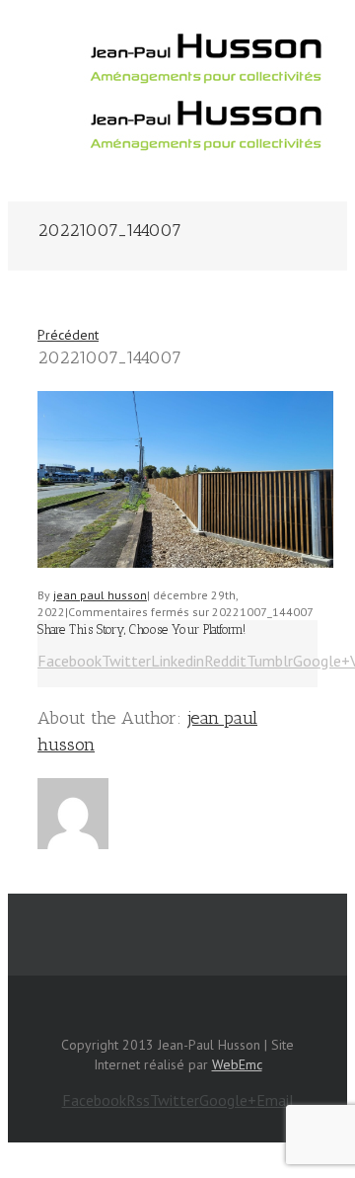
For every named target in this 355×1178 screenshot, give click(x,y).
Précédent (68, 335)
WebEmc (237, 1064)
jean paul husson (100, 595)
